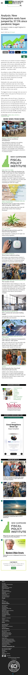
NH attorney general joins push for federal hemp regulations (12, 231)
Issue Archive (16, 393)
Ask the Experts (5, 605)
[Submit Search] (20, 5)
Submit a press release (18, 396)
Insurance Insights (5, 612)
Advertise (15, 395)
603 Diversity (4, 651)
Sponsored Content (5, 596)
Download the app (17, 399)
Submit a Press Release (6, 644)
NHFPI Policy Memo (9, 170)
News (9, 115)
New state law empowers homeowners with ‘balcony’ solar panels (13, 339)
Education (4, 365)
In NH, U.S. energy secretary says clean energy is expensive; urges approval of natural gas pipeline (13, 478)
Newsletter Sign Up (5, 643)
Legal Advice (4, 609)
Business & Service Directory (7, 626)
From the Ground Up (6, 595)
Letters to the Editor (6, 621)
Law (6, 228)
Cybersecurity (4, 594)
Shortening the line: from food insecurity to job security (11, 369)
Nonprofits (12, 365)
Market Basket (12, 137)
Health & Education (5, 588)
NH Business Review (14, 2)
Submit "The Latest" (18, 398)
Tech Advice (4, 606)
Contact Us (4, 627)
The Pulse (4, 583)
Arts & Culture (5, 137)
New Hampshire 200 (6, 630)
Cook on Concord (5, 620)
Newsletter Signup (5, 624)
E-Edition (15, 389)
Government (17, 201)
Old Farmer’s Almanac (6, 653)
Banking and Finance (5, 590)
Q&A (3, 600)
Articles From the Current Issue (8, 639)
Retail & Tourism (5, 586)
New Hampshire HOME (6, 649)
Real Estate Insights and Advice (7, 610)
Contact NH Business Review (7, 642)
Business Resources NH (6, 634)
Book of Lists (4, 631)
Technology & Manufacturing (7, 584)
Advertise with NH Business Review (8, 641)
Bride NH (3, 650)
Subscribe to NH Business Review (8, 640)
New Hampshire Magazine (7, 648)
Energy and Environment (7, 201)
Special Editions (5, 625)
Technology (11, 253)
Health (3, 228)
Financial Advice (5, 607)
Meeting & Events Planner (7, 633)
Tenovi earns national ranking (10, 255)
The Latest (4, 601)
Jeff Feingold (12, 32)
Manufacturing (5, 280)
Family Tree (4, 654)
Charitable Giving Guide (6, 632)
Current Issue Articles (18, 388)
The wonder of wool (8, 281)
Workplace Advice (5, 611)
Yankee (3, 652)
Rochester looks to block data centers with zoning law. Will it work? (13, 204)
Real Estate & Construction (19, 280)
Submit (13, 568)
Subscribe (8, 655)
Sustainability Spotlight (6, 614)
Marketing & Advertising (6, 608)
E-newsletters (16, 392)
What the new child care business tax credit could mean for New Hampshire (13, 172)
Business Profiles (5, 602)
